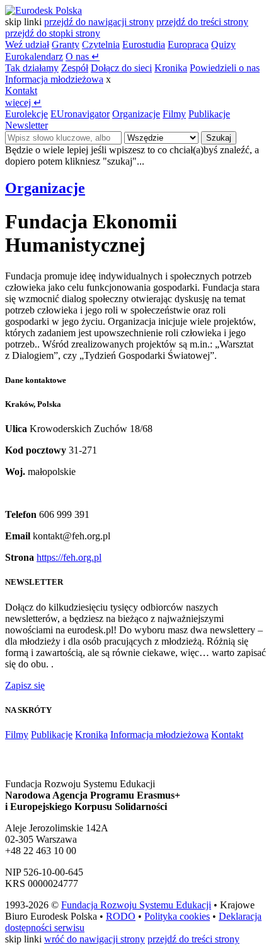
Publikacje (209, 113)
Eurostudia (143, 44)
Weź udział (27, 44)
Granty (65, 44)
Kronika (170, 67)
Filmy (174, 113)
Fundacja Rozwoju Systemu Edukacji (136, 905)
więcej (23, 102)
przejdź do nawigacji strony (99, 21)
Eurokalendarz (34, 56)
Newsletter (26, 125)
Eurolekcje (26, 113)
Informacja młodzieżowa (54, 79)
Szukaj (218, 138)
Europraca (188, 44)
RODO (121, 916)
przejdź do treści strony (202, 21)
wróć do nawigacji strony (94, 939)
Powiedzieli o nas (225, 67)
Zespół (74, 67)
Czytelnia (101, 44)
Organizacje (136, 113)
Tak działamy (32, 67)
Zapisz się (25, 685)
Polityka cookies (177, 916)
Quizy (223, 44)
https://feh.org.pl (69, 557)
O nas (83, 56)
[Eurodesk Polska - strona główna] (43, 10)
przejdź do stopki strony (52, 33)
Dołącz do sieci (121, 67)
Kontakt (21, 90)
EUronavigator (80, 113)
